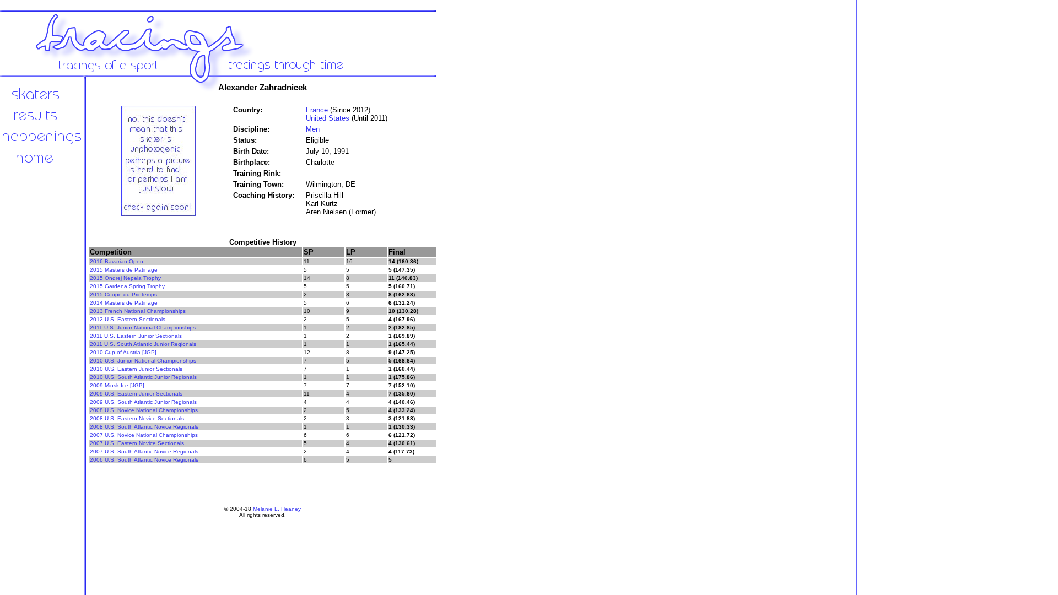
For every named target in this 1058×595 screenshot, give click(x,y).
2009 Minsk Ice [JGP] (117, 385)
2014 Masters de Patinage (124, 303)
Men (313, 129)
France (317, 110)
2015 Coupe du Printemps (123, 294)
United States (327, 118)
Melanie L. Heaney (277, 509)
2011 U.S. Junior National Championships (143, 327)
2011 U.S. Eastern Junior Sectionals (136, 336)
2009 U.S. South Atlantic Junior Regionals (143, 402)
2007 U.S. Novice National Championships (144, 435)
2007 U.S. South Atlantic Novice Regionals (144, 451)
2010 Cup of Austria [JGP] (123, 352)
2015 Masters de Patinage (124, 270)
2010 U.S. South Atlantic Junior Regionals (143, 377)
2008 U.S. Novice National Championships (144, 410)
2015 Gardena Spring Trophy (127, 286)
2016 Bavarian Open (116, 261)
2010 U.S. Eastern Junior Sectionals (136, 369)
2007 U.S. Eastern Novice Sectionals (137, 443)
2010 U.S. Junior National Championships (143, 361)
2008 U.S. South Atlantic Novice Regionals (144, 427)
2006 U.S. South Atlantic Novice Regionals (144, 460)
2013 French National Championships (138, 311)
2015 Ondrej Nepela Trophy (125, 278)
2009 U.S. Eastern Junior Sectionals (136, 394)
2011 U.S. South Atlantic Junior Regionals (143, 344)
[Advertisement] (474, 259)
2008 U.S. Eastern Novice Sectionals (137, 418)
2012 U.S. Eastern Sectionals (127, 319)
